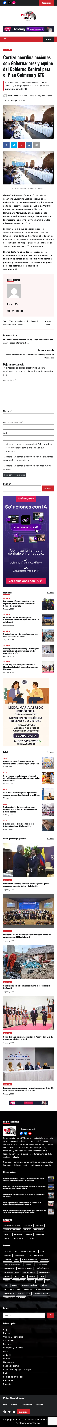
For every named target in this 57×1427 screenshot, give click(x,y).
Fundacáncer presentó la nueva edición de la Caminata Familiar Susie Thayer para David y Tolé (21, 762)
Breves (6, 1333)
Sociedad (30, 1238)
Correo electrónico (13, 422)
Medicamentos (44, 1272)
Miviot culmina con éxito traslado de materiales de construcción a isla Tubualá (20, 635)
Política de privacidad (13, 1377)
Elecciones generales (12, 1264)
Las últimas (6, 598)
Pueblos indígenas (43, 1289)
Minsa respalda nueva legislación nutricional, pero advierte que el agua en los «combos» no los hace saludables (21, 778)
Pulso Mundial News (13, 1398)
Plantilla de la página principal (17, 1369)
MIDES (7, 1281)
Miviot (39, 1281)
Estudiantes (9, 1268)
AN (16, 1251)
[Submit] (50, 1315)
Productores (15, 1289)
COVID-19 (8, 1260)
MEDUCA (7, 1276)
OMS (6, 1285)
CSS (16, 1260)
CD (49, 1251)
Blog (5, 1329)
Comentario (9, 380)
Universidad (9, 1298)
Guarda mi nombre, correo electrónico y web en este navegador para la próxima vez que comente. (29, 447)
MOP (47, 1281)
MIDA (42, 1276)
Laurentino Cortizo (22, 321)
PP (5, 1289)
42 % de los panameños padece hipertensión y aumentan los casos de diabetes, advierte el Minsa (21, 793)
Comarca (8, 1255)
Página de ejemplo (12, 1366)
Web (5, 433)
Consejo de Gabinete (35, 1255)
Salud (5, 758)
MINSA (30, 1281)
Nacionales (7, 50)
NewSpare (21, 1423)
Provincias (40, 1234)
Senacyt (21, 1293)
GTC (11, 321)
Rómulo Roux (9, 1293)
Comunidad (28, 1225)
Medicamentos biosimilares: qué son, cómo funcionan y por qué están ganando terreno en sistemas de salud (20, 809)
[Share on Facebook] (6, 145)
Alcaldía (8, 1251)
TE (29, 1293)
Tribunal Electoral (41, 1293)
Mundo (7, 1234)
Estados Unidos (41, 1264)
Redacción (16, 96)
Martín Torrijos (29, 1272)
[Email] (36, 145)
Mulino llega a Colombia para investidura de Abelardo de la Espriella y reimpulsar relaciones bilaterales (20, 666)
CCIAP (42, 1251)
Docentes (44, 1260)
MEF (16, 1276)
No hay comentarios (43, 96)
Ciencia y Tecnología (12, 1225)
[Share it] (29, 145)
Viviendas (21, 1298)
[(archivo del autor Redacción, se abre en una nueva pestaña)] (5, 97)
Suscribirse (23, 1411)
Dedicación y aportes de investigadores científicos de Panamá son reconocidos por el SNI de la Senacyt (21, 619)
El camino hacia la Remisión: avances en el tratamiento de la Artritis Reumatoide (18, 824)
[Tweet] (14, 145)
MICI (23, 1276)
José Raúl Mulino (43, 1268)
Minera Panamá (18, 1281)
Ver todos (50, 593)
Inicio (5, 1351)
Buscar (7, 483)
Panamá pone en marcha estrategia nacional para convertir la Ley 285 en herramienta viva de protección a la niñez (21, 650)
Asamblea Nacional (28, 1251)
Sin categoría (18, 1238)
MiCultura (32, 1276)
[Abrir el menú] (4, 39)
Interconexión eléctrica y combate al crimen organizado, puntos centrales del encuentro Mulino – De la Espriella (19, 603)
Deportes (39, 1225)
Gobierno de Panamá (25, 1268)
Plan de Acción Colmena (14, 324)
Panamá (34, 321)
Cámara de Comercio (29, 1260)
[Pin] (21, 145)
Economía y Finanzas (12, 1230)
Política (29, 1234)
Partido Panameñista (29, 1285)
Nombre (7, 411)
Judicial (27, 1230)
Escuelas (28, 1264)
